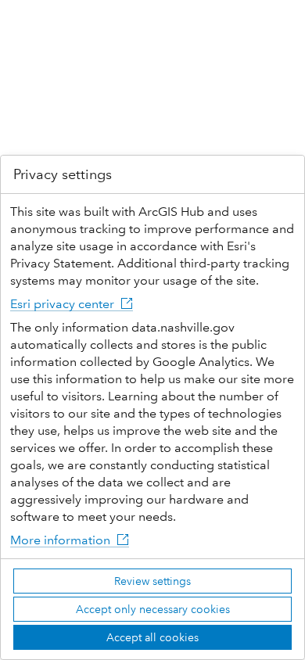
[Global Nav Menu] (22, 22)
